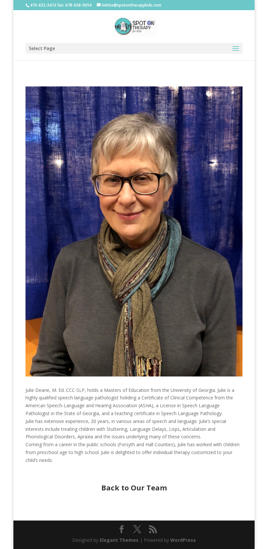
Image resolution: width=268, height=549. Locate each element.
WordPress (183, 540)
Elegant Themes (119, 540)
